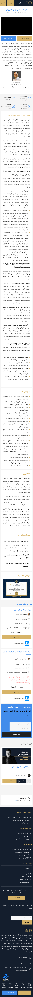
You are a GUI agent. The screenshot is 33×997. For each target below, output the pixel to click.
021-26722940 (23, 958)
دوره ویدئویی (25, 38)
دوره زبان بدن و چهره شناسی (20, 820)
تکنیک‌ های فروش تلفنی (22, 852)
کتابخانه (27, 871)
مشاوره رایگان (8, 38)
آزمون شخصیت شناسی (22, 839)
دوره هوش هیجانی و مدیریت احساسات (17, 817)
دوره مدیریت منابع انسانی (21, 766)
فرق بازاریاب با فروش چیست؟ (20, 849)
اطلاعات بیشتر (9, 781)
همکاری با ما (25, 877)
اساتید (27, 868)
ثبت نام (24, 993)
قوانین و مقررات (24, 882)
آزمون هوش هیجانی (23, 833)
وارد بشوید (13, 801)
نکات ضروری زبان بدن (22, 855)
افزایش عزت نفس (24, 858)
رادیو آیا (27, 874)
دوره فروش (25, 823)
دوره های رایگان (24, 879)
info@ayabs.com (22, 963)
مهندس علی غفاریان (16, 85)
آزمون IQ (26, 836)
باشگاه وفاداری (10, 3)
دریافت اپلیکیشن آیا (16, 898)
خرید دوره (16, 637)
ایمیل (28, 914)
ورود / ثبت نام (3, 3)
